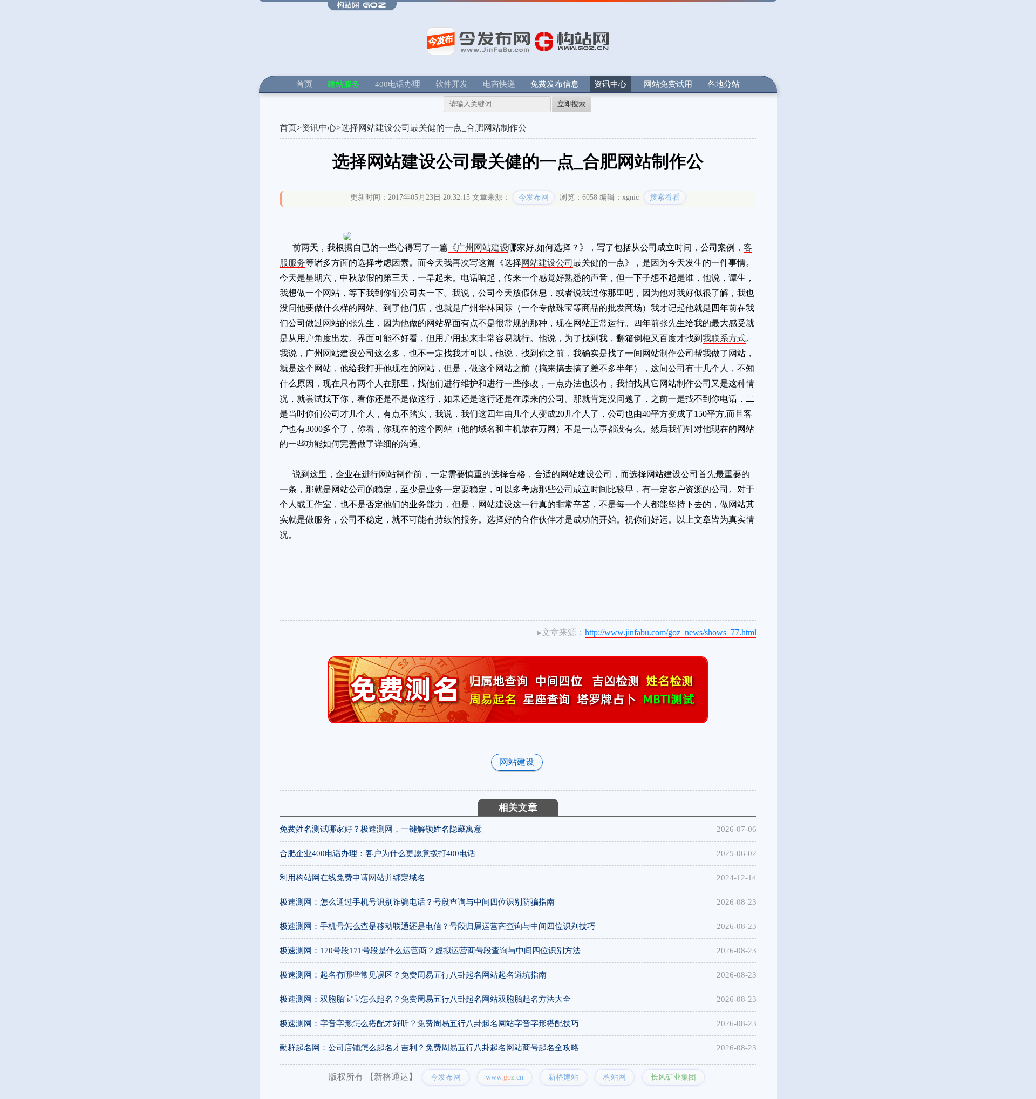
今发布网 (534, 197)
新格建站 (563, 1077)
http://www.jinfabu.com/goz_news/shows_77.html (670, 632)
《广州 (461, 247)
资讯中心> (321, 127)
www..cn (504, 1077)
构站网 (614, 1077)
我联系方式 (724, 338)
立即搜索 (571, 104)
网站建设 (491, 247)
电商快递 (499, 84)
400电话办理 (397, 84)
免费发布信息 (554, 84)
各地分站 (723, 84)
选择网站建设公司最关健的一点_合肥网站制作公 (434, 127)
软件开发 (451, 84)
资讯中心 (610, 84)
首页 (304, 84)
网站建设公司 (547, 262)
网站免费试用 (668, 84)
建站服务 (344, 84)
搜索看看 (665, 197)
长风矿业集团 (673, 1077)
